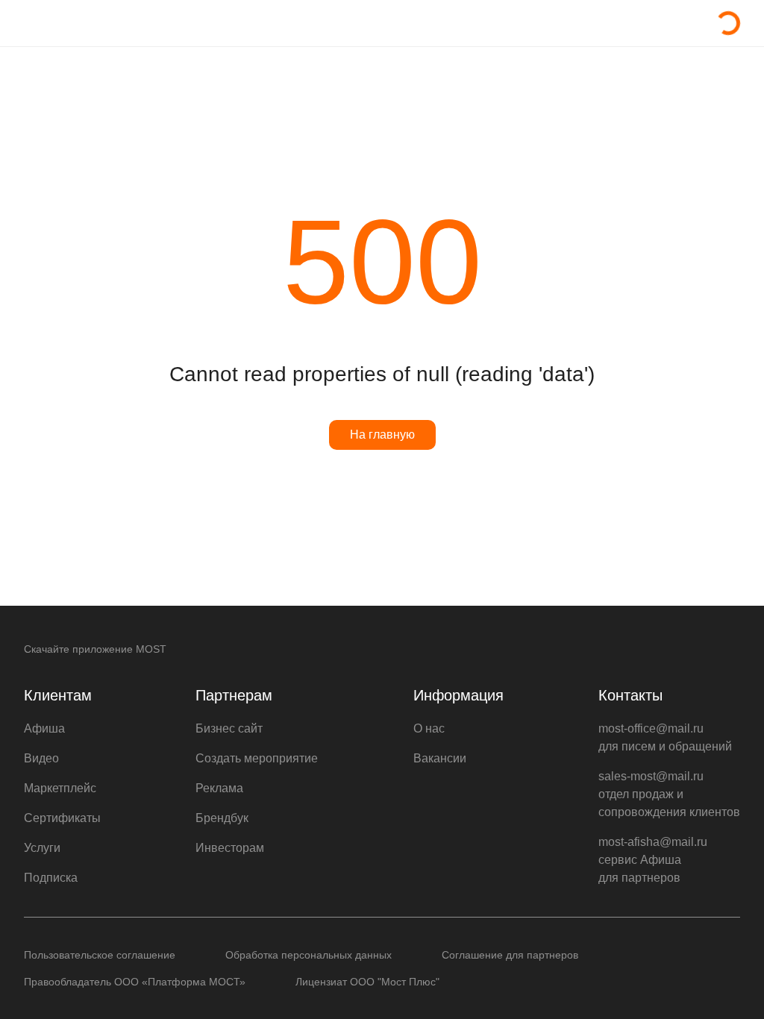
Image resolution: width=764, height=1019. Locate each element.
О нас (429, 728)
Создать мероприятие (256, 758)
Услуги (42, 847)
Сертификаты (62, 818)
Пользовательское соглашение (99, 955)
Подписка (51, 877)
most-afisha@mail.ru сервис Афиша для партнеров (652, 859)
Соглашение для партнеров (510, 955)
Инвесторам (229, 847)
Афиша (44, 728)
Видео (41, 758)
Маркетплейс (60, 788)
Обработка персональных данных (308, 955)
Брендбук (221, 818)
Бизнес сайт (229, 728)
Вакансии (439, 758)
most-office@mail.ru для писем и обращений (665, 737)
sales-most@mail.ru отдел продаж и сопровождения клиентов (669, 794)
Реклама (219, 788)
